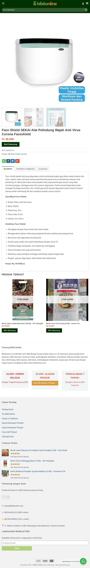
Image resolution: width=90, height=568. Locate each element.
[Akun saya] (83, 3)
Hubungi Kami (8, 437)
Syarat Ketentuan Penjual (12, 428)
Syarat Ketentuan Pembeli (13, 423)
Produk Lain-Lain (21, 154)
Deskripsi (8, 169)
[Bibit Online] (45, 3)
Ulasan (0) (42, 169)
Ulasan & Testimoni (10, 419)
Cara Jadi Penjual (9, 432)
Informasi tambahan (25, 169)
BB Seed (11, 154)
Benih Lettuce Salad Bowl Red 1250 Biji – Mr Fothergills (22, 323)
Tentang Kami (7, 409)
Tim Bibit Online (8, 414)
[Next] (88, 310)
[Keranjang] (87, 3)
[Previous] (2, 310)
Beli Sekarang (10, 144)
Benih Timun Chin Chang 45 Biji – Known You (63, 323)
